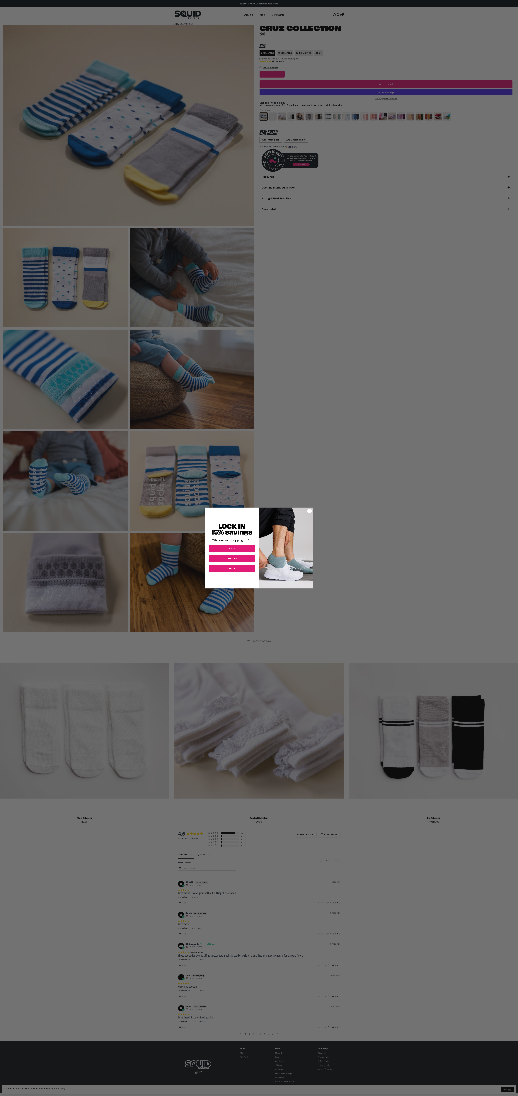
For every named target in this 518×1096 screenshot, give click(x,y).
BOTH (232, 568)
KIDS (232, 548)
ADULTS (232, 558)
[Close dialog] (309, 511)
